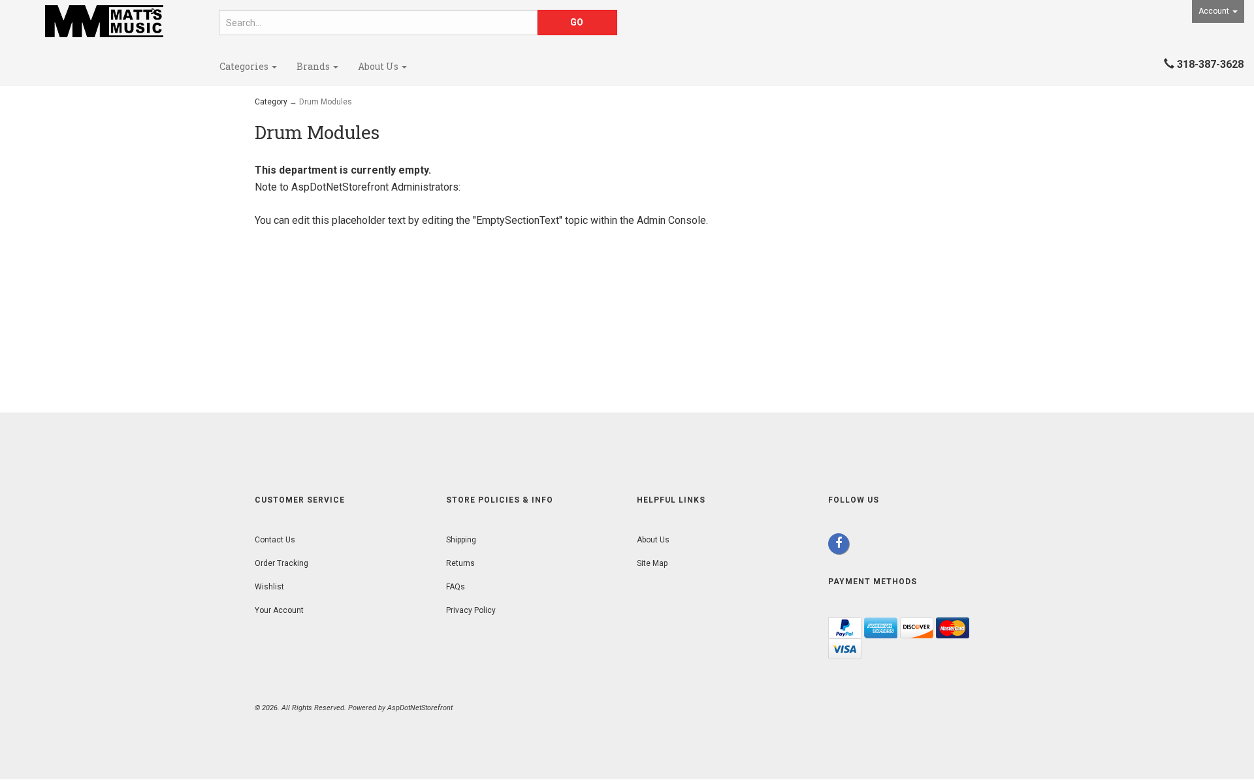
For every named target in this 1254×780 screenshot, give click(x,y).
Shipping (461, 539)
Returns (460, 563)
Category (271, 101)
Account (1214, 11)
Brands (314, 66)
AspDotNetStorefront (340, 187)
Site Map (652, 563)
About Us (379, 66)
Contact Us (275, 539)
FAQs (455, 586)
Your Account (279, 610)
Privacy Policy (471, 610)
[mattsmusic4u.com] (104, 21)
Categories (244, 66)
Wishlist (269, 586)
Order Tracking (281, 563)
